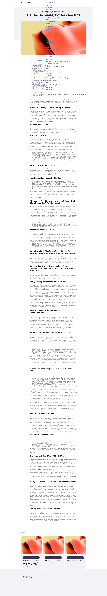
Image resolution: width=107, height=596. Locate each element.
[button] (3, 592)
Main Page (49, 47)
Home (48, 40)
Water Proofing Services (54, 85)
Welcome (49, 87)
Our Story (49, 57)
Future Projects (51, 38)
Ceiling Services (51, 21)
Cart (47, 19)
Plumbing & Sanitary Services (55, 66)
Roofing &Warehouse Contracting (57, 78)
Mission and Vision (52, 52)
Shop (47, 82)
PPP (47, 68)
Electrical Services (52, 33)
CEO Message (50, 24)
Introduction (50, 45)
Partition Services (52, 64)
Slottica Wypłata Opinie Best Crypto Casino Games (74, 561)
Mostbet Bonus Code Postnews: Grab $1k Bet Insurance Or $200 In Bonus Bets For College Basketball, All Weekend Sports (31, 562)
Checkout (49, 26)
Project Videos (51, 71)
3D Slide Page (50, 3)
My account (50, 54)
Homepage (49, 42)
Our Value (49, 59)
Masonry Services (52, 49)
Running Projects (51, 80)
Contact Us (49, 31)
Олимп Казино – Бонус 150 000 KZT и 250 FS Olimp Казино (66, 94)
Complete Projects (52, 28)
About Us (49, 5)
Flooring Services (51, 35)
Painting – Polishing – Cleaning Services (59, 61)
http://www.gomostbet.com (56, 262)
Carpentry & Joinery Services (55, 17)
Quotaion (49, 75)
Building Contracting (53, 14)
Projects (48, 73)
